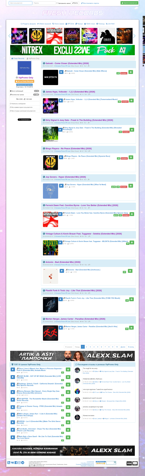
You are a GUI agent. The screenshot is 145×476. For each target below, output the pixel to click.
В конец (131, 347)
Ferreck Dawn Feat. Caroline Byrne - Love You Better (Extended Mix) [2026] (82, 205)
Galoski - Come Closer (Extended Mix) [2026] (67, 63)
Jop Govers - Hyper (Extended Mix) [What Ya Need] (86, 184)
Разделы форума (29, 23)
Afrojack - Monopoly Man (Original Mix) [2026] (113, 401)
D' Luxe (96, 392)
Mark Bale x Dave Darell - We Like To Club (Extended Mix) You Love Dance (40, 437)
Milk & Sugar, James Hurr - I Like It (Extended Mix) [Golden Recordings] (37, 414)
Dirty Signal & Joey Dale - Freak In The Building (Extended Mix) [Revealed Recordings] (92, 128)
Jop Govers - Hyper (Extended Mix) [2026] (66, 176)
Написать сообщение (18, 103)
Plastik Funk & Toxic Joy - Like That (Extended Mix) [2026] (74, 290)
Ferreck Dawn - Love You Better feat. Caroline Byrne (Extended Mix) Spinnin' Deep (96, 213)
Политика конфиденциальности (85, 464)
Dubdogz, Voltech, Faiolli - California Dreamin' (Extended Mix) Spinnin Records (40, 384)
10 (117, 347)
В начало (68, 347)
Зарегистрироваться (130, 3)
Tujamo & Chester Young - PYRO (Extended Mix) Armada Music (39, 407)
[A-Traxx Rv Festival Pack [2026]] (37, 36)
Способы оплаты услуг (87, 463)
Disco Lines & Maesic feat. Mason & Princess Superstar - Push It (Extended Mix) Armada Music (40, 369)
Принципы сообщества (87, 465)
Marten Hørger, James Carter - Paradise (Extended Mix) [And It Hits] (91, 326)
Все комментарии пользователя (21, 107)
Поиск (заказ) (59, 23)
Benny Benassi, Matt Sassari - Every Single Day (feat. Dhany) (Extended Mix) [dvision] (38, 392)
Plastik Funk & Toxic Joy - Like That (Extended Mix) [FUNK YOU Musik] (92, 298)
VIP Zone (70, 23)
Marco (96, 401)
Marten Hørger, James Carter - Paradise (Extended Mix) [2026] (75, 318)
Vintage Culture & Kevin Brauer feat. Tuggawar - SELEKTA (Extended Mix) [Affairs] (96, 241)
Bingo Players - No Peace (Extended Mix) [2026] (69, 148)
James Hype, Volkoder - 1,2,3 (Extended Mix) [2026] (70, 91)
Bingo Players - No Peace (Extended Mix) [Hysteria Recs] (88, 156)
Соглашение (90, 461)
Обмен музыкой (45, 23)
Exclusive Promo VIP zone (63, 66)
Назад (77, 347)
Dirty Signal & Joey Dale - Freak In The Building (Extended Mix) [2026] (79, 120)
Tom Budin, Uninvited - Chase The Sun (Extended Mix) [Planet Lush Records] (39, 430)
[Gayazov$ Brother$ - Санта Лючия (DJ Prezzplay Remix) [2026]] (72, 36)
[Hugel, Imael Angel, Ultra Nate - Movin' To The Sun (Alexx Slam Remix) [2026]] (107, 36)
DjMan (96, 371)
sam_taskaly (97, 418)
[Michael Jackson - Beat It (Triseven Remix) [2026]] (125, 36)
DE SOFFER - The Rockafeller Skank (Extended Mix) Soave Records (38, 399)
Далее (123, 347)
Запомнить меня (64, 3)
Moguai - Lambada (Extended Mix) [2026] (115, 418)
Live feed (110, 23)
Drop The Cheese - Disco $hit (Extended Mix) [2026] (116, 392)
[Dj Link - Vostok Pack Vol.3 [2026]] (19, 36)
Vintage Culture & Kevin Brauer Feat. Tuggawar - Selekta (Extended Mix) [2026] (84, 233)
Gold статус (90, 23)
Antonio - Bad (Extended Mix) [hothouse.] (84, 269)
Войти (76, 3)
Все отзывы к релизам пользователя (23, 111)
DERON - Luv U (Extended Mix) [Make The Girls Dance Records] (38, 422)
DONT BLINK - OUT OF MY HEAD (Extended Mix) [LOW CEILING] (39, 377)
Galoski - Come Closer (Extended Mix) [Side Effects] (87, 71)
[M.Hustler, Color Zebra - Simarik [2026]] (54, 36)
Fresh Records (18, 58)
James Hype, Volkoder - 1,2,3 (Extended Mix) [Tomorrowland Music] (91, 99)
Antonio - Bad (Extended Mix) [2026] (63, 262)
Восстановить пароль (91, 3)
